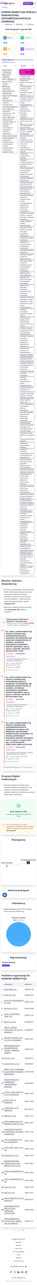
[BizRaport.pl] (7, 3)
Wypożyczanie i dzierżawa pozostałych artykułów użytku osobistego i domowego (25, 290)
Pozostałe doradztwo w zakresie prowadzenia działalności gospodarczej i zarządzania (26, 341)
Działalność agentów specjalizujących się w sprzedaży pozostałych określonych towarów (27, 367)
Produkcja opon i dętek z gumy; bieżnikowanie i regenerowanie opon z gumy (27, 322)
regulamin (18, 1242)
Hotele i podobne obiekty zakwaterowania (25, 72)
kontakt (18, 1245)
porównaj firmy (18, 1261)
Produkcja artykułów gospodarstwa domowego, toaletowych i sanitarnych (26, 416)
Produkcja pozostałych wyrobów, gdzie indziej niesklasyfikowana (26, 381)
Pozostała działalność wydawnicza (27, 251)
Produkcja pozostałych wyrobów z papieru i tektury (26, 312)
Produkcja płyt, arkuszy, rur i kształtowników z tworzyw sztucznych (26, 351)
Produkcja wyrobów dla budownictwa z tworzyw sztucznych (26, 185)
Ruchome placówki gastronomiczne (26, 126)
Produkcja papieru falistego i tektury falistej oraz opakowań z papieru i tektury (26, 90)
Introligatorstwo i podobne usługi (25, 77)
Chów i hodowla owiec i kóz (25, 401)
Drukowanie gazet (26, 511)
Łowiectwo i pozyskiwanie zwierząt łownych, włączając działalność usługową (25, 112)
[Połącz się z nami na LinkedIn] (18, 1272)
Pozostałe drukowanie (24, 374)
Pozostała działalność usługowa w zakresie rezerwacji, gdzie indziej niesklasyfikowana (27, 101)
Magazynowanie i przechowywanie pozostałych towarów (26, 548)
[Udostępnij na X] (18, 1230)
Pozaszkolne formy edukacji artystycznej (26, 360)
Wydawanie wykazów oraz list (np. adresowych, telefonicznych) (27, 489)
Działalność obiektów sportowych (26, 239)
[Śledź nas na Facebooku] (11, 1272)
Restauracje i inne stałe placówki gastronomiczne (26, 191)
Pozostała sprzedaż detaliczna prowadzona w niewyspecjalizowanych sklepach (27, 437)
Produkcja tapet (25, 422)
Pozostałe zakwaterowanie (25, 543)
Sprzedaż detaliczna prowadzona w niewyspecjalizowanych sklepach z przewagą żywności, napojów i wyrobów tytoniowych (27, 392)
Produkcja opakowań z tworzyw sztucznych (26, 507)
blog (18, 1255)
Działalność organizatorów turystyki (24, 156)
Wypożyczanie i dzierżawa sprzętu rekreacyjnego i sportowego (26, 280)
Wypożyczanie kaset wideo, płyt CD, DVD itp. (26, 121)
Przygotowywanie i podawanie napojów (26, 502)
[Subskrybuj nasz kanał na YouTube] (22, 1272)
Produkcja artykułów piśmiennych (26, 179)
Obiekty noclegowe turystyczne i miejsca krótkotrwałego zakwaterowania (26, 331)
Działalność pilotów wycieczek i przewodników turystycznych (26, 570)
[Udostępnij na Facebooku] (14, 1230)
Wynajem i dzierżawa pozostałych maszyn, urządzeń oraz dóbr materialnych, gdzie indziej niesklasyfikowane (27, 302)
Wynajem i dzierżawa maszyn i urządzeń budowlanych (27, 132)
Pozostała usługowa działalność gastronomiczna (26, 256)
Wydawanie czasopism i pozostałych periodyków (24, 537)
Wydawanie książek (26, 356)
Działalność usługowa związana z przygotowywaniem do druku (27, 163)
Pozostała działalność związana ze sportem (27, 471)
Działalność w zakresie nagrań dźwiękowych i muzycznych (25, 245)
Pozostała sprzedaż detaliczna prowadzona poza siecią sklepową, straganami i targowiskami (26, 266)
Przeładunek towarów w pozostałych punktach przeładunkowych (25, 527)
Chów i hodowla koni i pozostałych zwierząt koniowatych (26, 407)
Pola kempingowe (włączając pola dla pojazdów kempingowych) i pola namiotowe (26, 463)
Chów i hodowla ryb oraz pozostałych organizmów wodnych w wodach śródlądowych (26, 172)
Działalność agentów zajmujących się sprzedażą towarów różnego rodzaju (26, 428)
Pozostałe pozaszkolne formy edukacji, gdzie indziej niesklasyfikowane (26, 517)
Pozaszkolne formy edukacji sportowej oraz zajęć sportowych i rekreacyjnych (26, 231)
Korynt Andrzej (9, 909)
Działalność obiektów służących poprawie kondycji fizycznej (26, 496)
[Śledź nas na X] (15, 1272)
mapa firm (18, 1248)
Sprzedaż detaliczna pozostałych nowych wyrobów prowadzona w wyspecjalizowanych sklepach (26, 560)
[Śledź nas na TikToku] (26, 1272)
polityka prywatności (18, 1239)
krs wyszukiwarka (18, 1251)
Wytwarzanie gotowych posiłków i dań (26, 82)
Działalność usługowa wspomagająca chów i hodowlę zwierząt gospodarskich (26, 453)
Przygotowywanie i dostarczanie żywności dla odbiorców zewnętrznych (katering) (26, 479)
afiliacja (18, 1258)
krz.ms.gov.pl (11, 830)
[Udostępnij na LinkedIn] (22, 1230)
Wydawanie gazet (25, 553)
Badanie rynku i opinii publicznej (25, 274)
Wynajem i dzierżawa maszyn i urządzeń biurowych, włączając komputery (27, 216)
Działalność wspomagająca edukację (25, 445)
